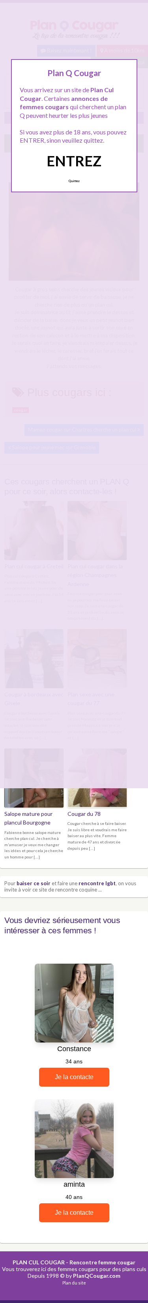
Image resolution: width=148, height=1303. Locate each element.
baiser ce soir (34, 883)
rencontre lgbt (97, 883)
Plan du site (74, 1282)
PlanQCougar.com (96, 1275)
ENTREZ (74, 160)
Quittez (74, 181)
